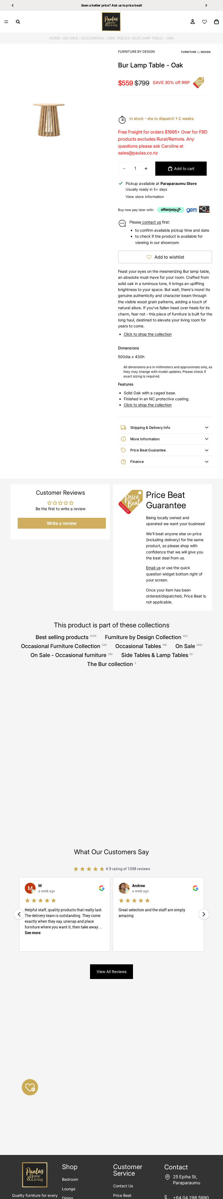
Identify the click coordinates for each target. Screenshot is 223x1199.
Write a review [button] (62, 523)
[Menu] (6, 22)
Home (54, 38)
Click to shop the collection (148, 334)
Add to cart (184, 168)
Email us (153, 567)
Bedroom (70, 1179)
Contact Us (123, 1185)
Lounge (68, 1188)
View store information (145, 196)
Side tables (118, 38)
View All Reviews (111, 971)
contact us (151, 222)
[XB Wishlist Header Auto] (204, 22)
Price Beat (122, 1195)
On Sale (70, 38)
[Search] (18, 22)
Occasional (93, 38)
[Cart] (216, 22)
